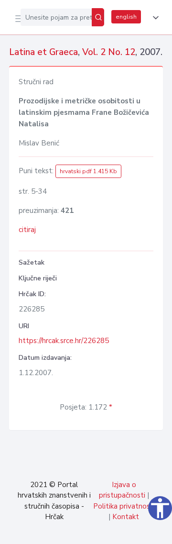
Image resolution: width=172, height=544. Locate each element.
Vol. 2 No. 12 (108, 52)
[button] (153, 17)
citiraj (27, 229)
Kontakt (125, 517)
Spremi (92, 531)
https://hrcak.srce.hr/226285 (64, 340)
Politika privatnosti (124, 506)
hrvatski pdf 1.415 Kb (88, 171)
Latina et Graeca (43, 52)
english (126, 17)
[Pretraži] (98, 17)
